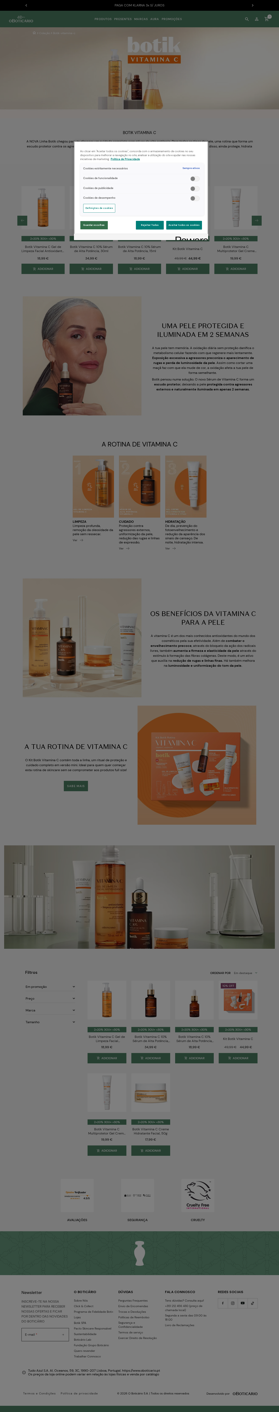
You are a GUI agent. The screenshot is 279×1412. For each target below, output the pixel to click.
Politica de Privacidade (125, 159)
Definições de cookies (99, 208)
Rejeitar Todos (150, 225)
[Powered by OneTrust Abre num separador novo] (190, 237)
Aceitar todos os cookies (184, 225)
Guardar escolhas (94, 225)
